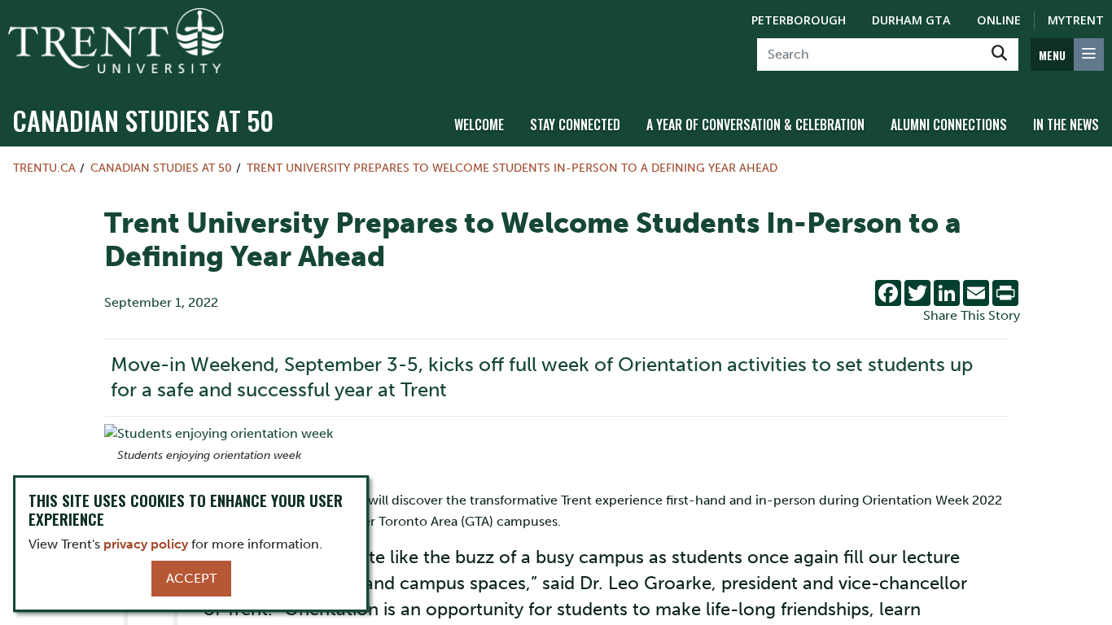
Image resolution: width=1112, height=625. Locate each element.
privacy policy (145, 544)
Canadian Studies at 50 (143, 120)
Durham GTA (911, 20)
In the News (1066, 124)
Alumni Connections (949, 124)
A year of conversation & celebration (755, 124)
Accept (191, 578)
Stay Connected (575, 124)
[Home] (116, 40)
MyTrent (1076, 20)
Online (999, 20)
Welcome (479, 124)
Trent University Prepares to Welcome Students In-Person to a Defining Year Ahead (512, 167)
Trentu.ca (44, 167)
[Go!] (999, 54)
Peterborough (798, 20)
